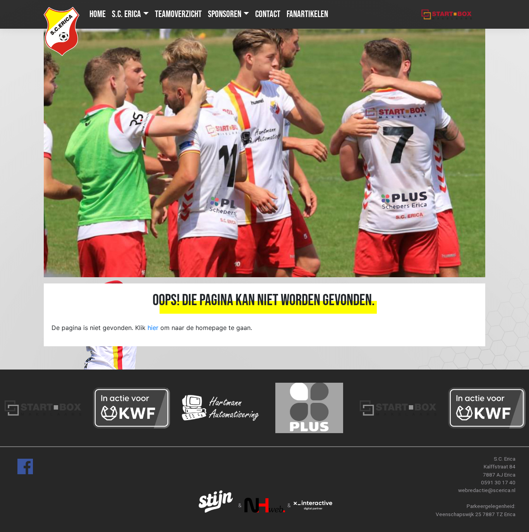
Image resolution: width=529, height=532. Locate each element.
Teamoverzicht (178, 14)
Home (97, 14)
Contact (267, 14)
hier (153, 328)
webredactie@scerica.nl (486, 490)
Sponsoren (224, 14)
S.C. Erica (126, 14)
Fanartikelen (307, 14)
